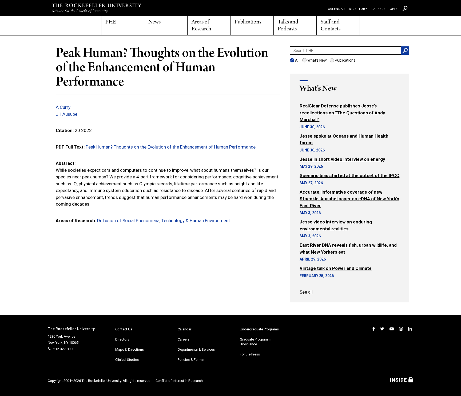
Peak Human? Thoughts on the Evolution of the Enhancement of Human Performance (171, 147)
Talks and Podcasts (288, 25)
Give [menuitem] (393, 9)
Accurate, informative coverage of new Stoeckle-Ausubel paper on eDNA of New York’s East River (349, 198)
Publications (248, 22)
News (154, 22)
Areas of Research (201, 25)
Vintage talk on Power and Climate (336, 268)
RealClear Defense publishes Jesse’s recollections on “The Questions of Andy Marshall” (342, 112)
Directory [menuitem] (358, 9)
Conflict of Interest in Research (179, 381)
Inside (399, 380)
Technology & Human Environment (195, 220)
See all (306, 292)
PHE (110, 22)
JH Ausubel (67, 114)
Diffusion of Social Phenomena (128, 220)
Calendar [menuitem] (336, 9)
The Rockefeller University (71, 329)
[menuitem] (405, 8)
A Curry (63, 107)
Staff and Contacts (330, 25)
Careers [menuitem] (378, 9)
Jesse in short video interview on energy (342, 159)
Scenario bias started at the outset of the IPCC (349, 175)
